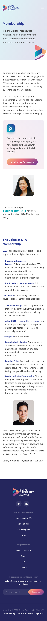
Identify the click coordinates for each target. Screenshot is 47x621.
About (23, 556)
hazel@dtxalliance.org (14, 210)
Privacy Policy (9, 613)
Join (23, 561)
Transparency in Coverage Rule (30, 613)
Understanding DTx (23, 518)
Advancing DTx (23, 529)
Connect (23, 567)
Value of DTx (23, 523)
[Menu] (42, 8)
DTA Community (23, 550)
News (23, 535)
